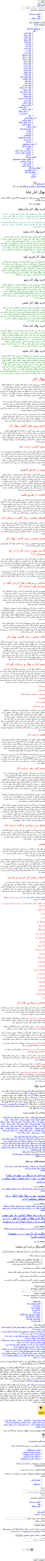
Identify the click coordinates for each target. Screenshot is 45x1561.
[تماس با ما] (43, 1436)
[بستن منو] (35, 183)
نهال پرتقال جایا (23, 1132)
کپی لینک (25, 1152)
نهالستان (34, 1149)
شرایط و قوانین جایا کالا (36, 1381)
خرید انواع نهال (31, 1139)
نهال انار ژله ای (8, 1145)
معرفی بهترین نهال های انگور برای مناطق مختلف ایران (25, 1197)
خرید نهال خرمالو (27, 1141)
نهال (38, 16)
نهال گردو (41, 1149)
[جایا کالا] (41, 5)
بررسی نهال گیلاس (12, 1128)
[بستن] (44, 1510)
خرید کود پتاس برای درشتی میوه (16, 1424)
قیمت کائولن (40, 1427)
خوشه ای (21, 1104)
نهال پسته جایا (22, 1124)
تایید (35, 1560)
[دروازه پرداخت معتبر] (41, 1414)
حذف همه (19, 1535)
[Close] (14, 1464)
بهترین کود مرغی (38, 1420)
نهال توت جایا (16, 1122)
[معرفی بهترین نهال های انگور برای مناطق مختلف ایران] (23, 1189)
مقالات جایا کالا (29, 186)
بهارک (19, 1420)
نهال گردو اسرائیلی (30, 1126)
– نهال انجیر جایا (16, 1126)
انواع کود (27, 1420)
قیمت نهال (14, 1119)
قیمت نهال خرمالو (31, 1145)
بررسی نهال (35, 1132)
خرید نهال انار (40, 1141)
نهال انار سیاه (40, 1147)
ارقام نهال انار (30, 214)
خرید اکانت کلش (38, 1422)
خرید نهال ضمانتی (14, 1141)
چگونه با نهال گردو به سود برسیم (32, 1119)
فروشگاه (36, 1484)
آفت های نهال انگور (37, 1117)
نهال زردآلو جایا (29, 1122)
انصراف (41, 1560)
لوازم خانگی (35, 18)
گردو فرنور (12, 1104)
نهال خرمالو (15, 1147)
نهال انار (17, 1145)
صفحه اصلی (40, 186)
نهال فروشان (6, 1147)
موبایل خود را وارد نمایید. (35, 1518)
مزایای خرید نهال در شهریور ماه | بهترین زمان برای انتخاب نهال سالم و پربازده (23, 1178)
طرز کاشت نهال (25, 1130)
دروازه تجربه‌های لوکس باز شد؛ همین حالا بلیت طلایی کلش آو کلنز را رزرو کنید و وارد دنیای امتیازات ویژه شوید (23, 1218)
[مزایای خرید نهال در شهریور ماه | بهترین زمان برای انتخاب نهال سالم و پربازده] (22, 1168)
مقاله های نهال (19, 1136)
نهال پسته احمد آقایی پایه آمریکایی (15, 1117)
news (43, 1170)
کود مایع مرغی (9, 1420)
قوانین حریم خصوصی (30, 1531)
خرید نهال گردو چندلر (29, 1143)
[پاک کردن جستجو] (43, 1495)
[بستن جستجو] (42, 1489)
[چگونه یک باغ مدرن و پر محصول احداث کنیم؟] (26, 1229)
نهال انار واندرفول (27, 1147)
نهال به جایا (11, 1124)
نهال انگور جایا (27, 1128)
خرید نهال (33, 1093)
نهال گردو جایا (34, 1124)
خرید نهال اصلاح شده (10, 1139)
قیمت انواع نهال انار (13, 1143)
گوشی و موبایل (34, 14)
